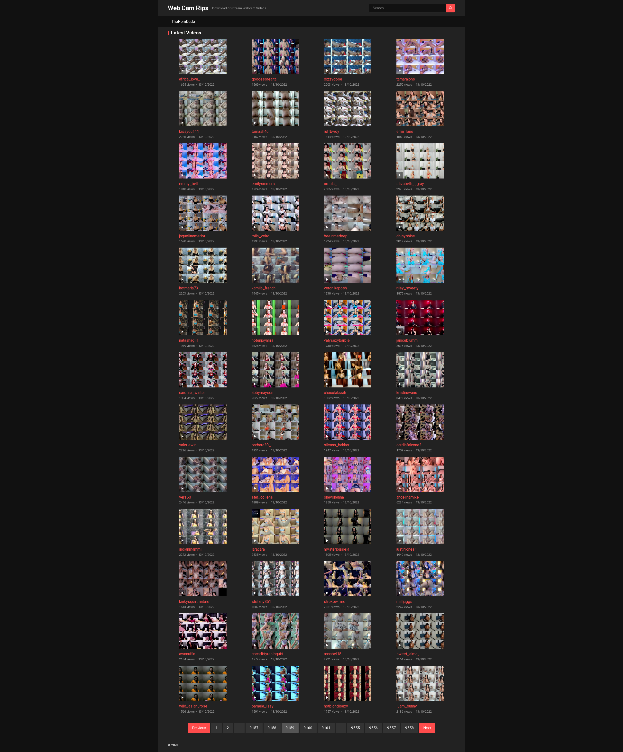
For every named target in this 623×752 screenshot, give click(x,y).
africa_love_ (189, 79)
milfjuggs (404, 601)
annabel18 (332, 654)
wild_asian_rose (193, 706)
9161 (326, 728)
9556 (373, 728)
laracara (258, 549)
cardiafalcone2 (408, 445)
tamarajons (405, 79)
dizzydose (333, 79)
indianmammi (190, 549)
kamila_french (263, 288)
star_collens (262, 497)
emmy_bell (188, 183)
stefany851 (261, 601)
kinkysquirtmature (194, 601)
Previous (199, 728)
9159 (290, 728)
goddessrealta (264, 79)
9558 (409, 728)
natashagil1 (189, 340)
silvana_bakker (336, 445)
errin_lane (404, 131)
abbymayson (262, 392)
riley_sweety (407, 288)
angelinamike (407, 497)
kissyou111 (189, 131)
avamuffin (187, 654)
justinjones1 (406, 549)
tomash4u (260, 131)
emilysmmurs (263, 183)
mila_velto (260, 236)
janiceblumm (407, 340)
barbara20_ (261, 445)
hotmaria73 (188, 288)
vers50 (185, 497)
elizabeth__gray (410, 183)
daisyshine (405, 236)
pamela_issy (263, 706)
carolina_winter (192, 392)
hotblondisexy (336, 706)
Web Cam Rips (188, 8)
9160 (308, 728)
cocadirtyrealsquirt (267, 654)
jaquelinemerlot (192, 236)
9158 (272, 728)
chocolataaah (335, 392)
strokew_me (334, 601)
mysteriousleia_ (337, 549)
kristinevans (406, 392)
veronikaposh (335, 288)
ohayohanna (334, 497)
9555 (355, 728)
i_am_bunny (406, 706)
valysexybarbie (337, 340)
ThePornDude (183, 21)
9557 (391, 728)
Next (427, 728)
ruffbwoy (331, 131)
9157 (254, 728)
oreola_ (330, 183)
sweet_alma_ (408, 654)
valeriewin (187, 445)
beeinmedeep (336, 236)
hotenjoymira (262, 340)
